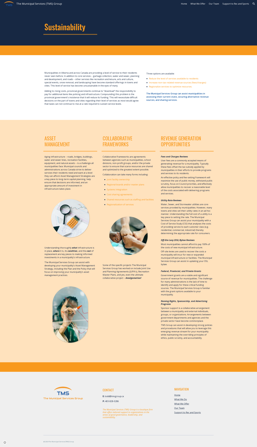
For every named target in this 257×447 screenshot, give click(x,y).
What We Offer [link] (197, 3)
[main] (70, 27)
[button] (254, 4)
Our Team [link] (214, 3)
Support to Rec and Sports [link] (235, 3)
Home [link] (184, 3)
